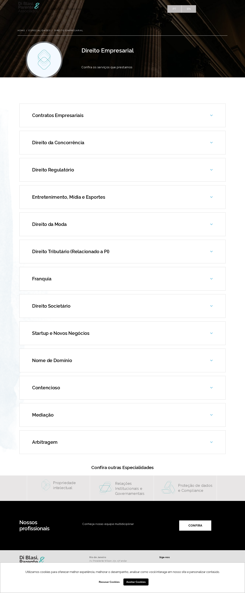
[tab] (122, 115)
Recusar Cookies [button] (109, 581)
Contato (155, 9)
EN (189, 9)
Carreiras (140, 9)
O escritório (55, 9)
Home (21, 30)
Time (96, 9)
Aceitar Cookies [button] (136, 581)
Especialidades (40, 30)
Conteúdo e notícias (117, 9)
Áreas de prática (78, 9)
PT (174, 9)
